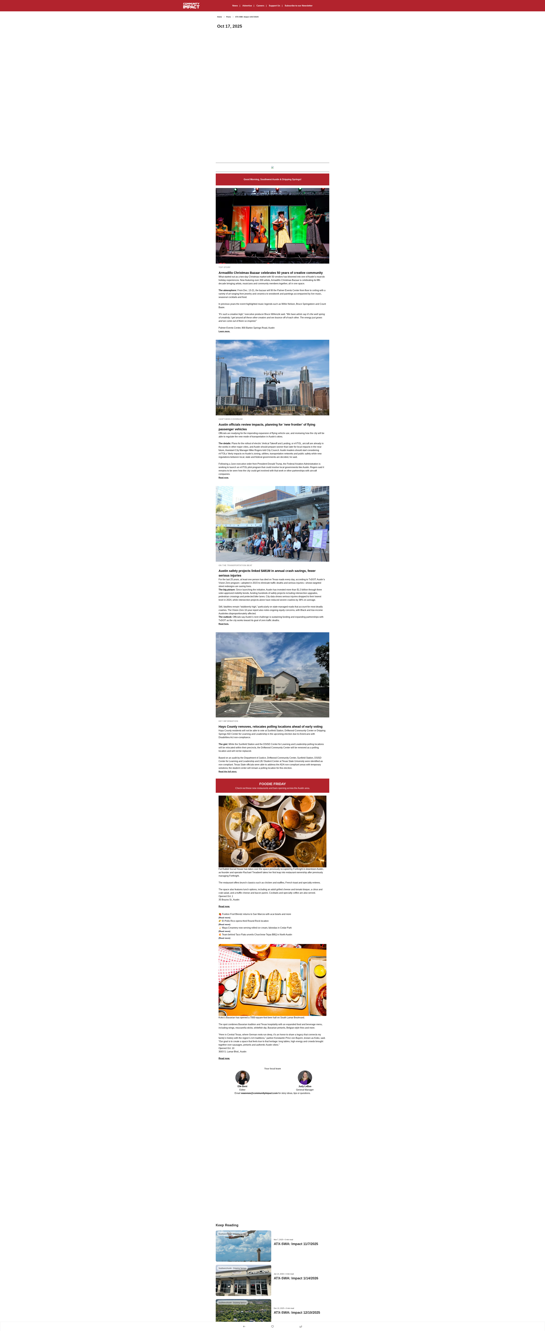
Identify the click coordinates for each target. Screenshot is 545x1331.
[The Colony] (272, 167)
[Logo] (191, 5)
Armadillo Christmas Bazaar (285, 280)
